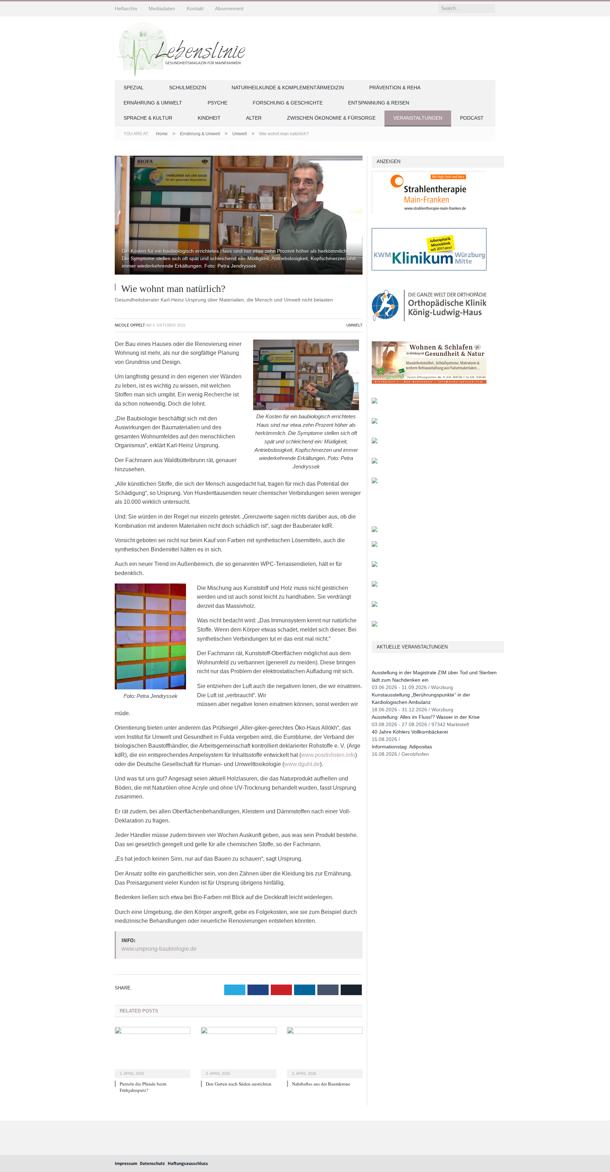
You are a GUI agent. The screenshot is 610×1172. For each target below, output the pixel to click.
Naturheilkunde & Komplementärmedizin (288, 87)
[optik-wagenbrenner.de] (374, 422)
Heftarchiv (126, 8)
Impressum (126, 1163)
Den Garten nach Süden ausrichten (238, 1084)
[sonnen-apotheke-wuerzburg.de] (374, 625)
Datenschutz (152, 1163)
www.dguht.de (302, 764)
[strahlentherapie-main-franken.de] (429, 212)
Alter (254, 118)
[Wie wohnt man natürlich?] (239, 216)
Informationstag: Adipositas (402, 746)
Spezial (134, 87)
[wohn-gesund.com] (429, 382)
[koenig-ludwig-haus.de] (429, 325)
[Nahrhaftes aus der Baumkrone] (325, 1051)
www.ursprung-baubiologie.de (159, 949)
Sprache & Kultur (148, 118)
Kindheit (209, 118)
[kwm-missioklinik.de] (429, 268)
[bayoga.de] (374, 530)
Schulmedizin (187, 87)
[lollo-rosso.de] (374, 545)
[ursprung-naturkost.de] (374, 585)
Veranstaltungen (417, 118)
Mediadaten (162, 8)
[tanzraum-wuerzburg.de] (374, 565)
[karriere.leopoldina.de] (374, 441)
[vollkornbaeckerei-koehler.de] (374, 402)
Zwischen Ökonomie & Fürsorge (331, 118)
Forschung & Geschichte (288, 103)
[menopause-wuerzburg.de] (374, 462)
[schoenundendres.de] (374, 481)
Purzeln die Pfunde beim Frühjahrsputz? (143, 1087)
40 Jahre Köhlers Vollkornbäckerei (410, 732)
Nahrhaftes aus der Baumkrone (321, 1084)
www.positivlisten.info (328, 755)
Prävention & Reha (394, 87)
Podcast (472, 118)
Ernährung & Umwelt (153, 103)
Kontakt (195, 8)
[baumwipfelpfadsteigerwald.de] (374, 605)
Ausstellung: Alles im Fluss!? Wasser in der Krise (426, 717)
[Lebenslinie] (183, 47)
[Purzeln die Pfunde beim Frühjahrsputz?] (152, 1051)
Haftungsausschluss (188, 1163)
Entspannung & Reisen (378, 103)
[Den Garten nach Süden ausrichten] (238, 1051)
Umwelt (354, 325)
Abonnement (229, 8)
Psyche (217, 103)
